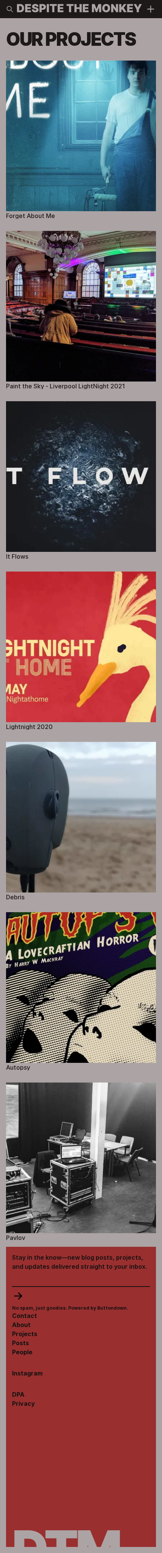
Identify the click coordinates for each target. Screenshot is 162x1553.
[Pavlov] (81, 1162)
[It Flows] (81, 480)
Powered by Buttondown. (97, 1308)
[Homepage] (79, 9)
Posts (20, 1343)
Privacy (23, 1403)
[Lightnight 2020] (81, 651)
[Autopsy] (81, 991)
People (22, 1352)
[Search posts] (10, 9)
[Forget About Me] (81, 140)
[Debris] (81, 821)
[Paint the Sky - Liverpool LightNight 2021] (81, 310)
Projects (24, 1334)
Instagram (27, 1373)
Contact (24, 1315)
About (21, 1325)
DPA (18, 1394)
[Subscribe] (81, 1296)
